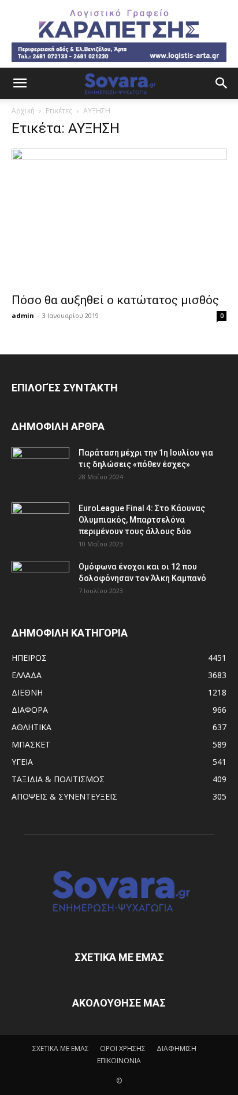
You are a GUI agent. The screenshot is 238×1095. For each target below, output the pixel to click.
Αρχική (23, 111)
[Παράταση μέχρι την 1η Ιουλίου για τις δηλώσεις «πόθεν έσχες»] (40, 467)
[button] (19, 83)
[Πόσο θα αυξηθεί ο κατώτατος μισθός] (119, 217)
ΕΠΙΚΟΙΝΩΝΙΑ (119, 1061)
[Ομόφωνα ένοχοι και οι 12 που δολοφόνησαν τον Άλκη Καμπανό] (40, 581)
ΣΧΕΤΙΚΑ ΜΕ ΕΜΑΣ (60, 1048)
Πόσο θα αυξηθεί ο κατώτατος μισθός (115, 300)
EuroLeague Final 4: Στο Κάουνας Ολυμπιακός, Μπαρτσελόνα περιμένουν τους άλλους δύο (142, 520)
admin (23, 315)
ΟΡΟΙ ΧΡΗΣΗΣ (123, 1048)
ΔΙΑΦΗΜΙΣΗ (176, 1048)
